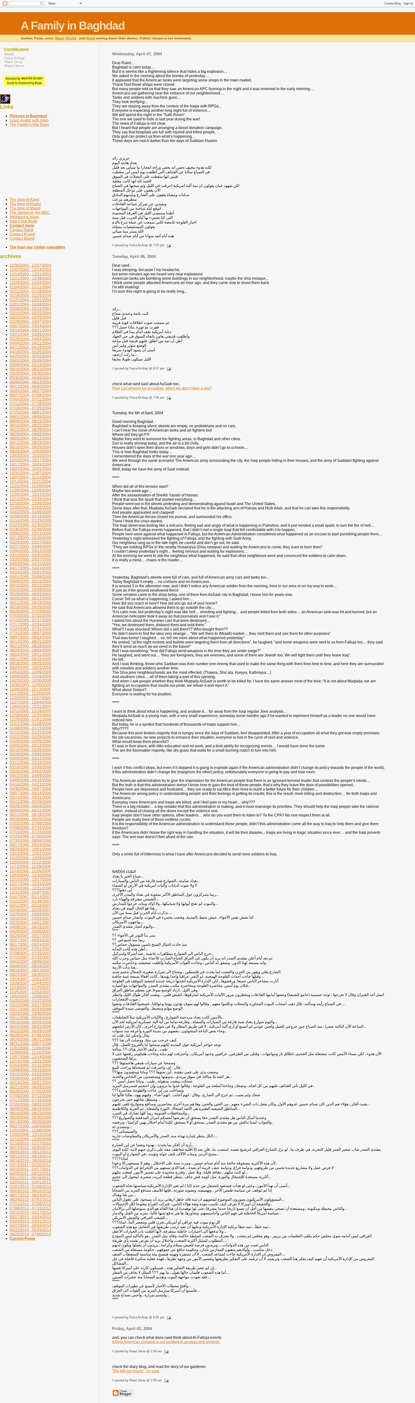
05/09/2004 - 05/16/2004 (30, 365)
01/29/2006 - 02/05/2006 (30, 741)
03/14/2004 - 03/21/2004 (30, 330)
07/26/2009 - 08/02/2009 (30, 1104)
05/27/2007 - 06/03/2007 (30, 940)
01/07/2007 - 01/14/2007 (30, 897)
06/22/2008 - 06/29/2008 (30, 1031)
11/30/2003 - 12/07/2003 (30, 265)
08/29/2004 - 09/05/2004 (30, 434)
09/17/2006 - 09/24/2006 (30, 845)
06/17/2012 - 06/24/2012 (30, 1195)
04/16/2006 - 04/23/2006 (30, 784)
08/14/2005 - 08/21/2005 (30, 642)
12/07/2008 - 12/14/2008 (30, 1057)
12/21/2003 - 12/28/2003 (30, 278)
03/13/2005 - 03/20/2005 (30, 555)
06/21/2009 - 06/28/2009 (30, 1087)
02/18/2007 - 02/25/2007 (30, 910)
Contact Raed (21, 230)
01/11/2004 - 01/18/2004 (30, 291)
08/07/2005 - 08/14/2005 (30, 637)
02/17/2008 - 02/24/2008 (30, 1009)
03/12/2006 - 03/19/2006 (30, 763)
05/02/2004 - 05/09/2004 (30, 360)
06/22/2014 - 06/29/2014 (30, 1230)
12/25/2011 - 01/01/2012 (30, 1182)
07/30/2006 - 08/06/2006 (30, 841)
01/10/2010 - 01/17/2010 (30, 1143)
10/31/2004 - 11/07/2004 (30, 473)
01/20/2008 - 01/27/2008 (30, 1001)
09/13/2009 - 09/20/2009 (30, 1122)
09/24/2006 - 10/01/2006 (30, 849)
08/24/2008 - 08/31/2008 (30, 1040)
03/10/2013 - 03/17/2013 (30, 1213)
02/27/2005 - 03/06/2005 (30, 546)
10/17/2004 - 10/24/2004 (30, 464)
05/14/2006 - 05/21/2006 (30, 797)
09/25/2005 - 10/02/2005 (30, 668)
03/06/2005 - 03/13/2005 (30, 551)
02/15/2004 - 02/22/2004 (30, 313)
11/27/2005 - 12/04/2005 (30, 702)
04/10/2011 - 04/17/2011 (30, 1169)
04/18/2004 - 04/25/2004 (30, 352)
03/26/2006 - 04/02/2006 (30, 771)
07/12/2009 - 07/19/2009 (30, 1100)
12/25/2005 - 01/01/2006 (30, 719)
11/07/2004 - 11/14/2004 (30, 477)
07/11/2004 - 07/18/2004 (30, 404)
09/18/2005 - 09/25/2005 (30, 663)
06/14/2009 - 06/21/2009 (30, 1083)
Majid (90, 38)
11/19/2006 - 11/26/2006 (30, 871)
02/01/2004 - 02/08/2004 (30, 304)
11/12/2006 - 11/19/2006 (30, 867)
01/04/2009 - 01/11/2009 (30, 1065)
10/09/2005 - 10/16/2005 (30, 676)
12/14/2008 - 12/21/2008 (30, 1061)
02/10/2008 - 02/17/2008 (30, 1005)
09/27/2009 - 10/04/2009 (30, 1126)
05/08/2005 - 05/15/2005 (30, 581)
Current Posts (22, 1238)
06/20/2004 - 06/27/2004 (30, 391)
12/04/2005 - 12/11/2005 (30, 707)
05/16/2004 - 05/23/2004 (30, 369)
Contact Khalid (22, 234)
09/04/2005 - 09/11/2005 (30, 655)
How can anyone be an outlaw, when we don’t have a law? (162, 388)
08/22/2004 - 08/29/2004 (30, 430)
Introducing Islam (24, 217)
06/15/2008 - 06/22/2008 (30, 1027)
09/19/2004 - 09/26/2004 (30, 447)
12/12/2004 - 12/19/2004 (30, 499)
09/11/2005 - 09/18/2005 (30, 659)
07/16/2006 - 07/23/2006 (30, 832)
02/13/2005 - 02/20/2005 (30, 538)
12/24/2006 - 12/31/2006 (30, 888)
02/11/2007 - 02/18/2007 (30, 905)
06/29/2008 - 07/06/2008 (30, 1035)
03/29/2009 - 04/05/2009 (30, 1078)
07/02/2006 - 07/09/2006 (30, 823)
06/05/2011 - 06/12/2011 (30, 1174)
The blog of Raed (24, 200)
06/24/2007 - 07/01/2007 (30, 949)
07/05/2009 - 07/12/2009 (30, 1096)
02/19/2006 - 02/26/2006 (30, 750)
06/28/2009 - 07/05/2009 (30, 1091)
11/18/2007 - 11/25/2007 (30, 988)
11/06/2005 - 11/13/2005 (30, 689)
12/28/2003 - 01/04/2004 (30, 283)
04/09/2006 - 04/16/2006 (30, 780)
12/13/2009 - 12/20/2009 (30, 1139)
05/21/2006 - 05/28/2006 (30, 802)
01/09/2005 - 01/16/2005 (30, 516)
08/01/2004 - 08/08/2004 (30, 417)
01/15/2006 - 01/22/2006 (30, 732)
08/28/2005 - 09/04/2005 (30, 650)
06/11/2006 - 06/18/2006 (30, 815)
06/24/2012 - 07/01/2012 (30, 1200)
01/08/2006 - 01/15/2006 (30, 728)
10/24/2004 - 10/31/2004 (30, 469)
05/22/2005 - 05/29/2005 (30, 590)
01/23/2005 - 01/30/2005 (30, 525)
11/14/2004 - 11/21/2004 (30, 482)
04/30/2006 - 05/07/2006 (30, 789)
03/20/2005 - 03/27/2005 (30, 559)
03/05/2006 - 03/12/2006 (30, 758)
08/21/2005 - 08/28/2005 (30, 646)
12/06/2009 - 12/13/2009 (30, 1135)
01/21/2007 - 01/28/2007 (30, 901)
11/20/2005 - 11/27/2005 (30, 698)
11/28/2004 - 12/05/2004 (30, 490)
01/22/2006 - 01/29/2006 (30, 737)
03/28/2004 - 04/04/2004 (30, 339)
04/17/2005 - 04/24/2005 (30, 568)
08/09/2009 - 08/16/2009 (30, 1109)
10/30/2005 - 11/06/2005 (30, 685)
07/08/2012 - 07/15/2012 (30, 1208)
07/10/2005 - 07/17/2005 (30, 620)
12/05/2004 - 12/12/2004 (30, 495)
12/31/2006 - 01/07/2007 (30, 892)
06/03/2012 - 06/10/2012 (30, 1191)
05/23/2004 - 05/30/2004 (30, 373)
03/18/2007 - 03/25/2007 (30, 918)
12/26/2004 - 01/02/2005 (30, 508)
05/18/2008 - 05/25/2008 (30, 1022)
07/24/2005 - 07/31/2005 (30, 629)
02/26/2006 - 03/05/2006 (30, 754)
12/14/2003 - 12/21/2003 (30, 274)
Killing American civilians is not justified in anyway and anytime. (166, 1342)
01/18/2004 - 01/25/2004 (30, 296)
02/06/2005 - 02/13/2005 (30, 534)
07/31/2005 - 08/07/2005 (30, 633)
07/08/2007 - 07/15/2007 (30, 953)
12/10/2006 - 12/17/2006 (30, 880)
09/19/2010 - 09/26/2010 (30, 1161)
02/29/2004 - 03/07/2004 (30, 322)
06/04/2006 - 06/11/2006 (30, 810)
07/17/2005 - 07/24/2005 (30, 624)
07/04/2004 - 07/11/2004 (30, 399)
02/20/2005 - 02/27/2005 (30, 542)
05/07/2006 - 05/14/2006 (30, 793)
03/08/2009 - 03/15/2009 (30, 1070)
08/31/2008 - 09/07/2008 (30, 1044)
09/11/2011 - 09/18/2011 (30, 1178)
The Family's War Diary (29, 125)
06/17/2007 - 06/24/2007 (30, 944)
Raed (59, 38)
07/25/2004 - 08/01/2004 (30, 412)
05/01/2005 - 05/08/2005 (30, 577)
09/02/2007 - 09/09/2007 (30, 962)
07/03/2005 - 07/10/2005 (30, 616)
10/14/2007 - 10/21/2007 (30, 979)
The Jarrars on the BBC (30, 212)
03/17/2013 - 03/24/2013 (30, 1217)
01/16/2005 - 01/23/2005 (30, 521)
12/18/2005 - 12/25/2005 (30, 715)
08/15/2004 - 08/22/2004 (30, 425)
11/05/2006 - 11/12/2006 (30, 862)
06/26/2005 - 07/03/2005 (30, 611)
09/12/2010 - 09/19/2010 (30, 1156)
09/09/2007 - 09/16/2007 (30, 966)
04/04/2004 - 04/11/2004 (30, 343)
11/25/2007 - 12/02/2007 (30, 992)
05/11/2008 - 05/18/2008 (30, 1018)
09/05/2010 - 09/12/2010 (30, 1152)
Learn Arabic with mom (29, 120)
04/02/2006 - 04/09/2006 (30, 776)
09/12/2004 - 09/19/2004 (30, 443)
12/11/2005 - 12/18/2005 (30, 711)
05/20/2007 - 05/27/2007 (30, 936)
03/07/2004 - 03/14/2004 (30, 326)
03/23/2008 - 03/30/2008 (30, 1014)
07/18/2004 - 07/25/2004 (30, 408)
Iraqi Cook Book (23, 221)
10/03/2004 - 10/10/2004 (30, 456)
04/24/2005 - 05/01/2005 (30, 572)
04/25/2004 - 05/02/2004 (30, 356)
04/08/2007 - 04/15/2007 (30, 927)
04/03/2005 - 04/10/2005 (30, 564)
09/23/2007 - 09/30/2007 (30, 975)
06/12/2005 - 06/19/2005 (30, 603)
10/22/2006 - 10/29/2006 (30, 858)
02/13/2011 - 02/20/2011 (30, 1165)
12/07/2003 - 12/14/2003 (30, 270)
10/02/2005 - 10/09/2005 (30, 672)
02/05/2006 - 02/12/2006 (30, 745)
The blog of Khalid (25, 204)
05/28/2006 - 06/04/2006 (30, 806)
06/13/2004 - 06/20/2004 (30, 386)
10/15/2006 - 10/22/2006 (30, 854)
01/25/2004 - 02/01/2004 (30, 300)
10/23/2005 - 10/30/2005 (30, 681)
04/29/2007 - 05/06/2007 (30, 931)
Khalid (71, 38)
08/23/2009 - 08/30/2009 (30, 1117)
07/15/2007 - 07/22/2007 (30, 957)
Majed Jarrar (14, 66)
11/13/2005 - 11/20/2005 (30, 694)
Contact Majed (22, 238)
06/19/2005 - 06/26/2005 (30, 607)
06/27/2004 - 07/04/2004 (30, 395)
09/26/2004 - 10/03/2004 (30, 451)
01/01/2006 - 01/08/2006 (30, 724)
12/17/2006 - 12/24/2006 (30, 884)
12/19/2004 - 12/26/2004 (30, 503)
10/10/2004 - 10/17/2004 (30, 460)
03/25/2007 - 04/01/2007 (30, 923)
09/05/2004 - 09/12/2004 (30, 438)
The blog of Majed (25, 208)
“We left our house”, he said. (136, 1371)
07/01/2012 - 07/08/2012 (30, 1204)
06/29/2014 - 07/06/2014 (30, 1234)
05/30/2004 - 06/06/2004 (30, 378)
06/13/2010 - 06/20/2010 (30, 1148)
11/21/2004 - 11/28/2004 (30, 486)
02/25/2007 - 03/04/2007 (30, 914)
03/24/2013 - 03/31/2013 (30, 1221)
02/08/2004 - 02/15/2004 (30, 309)
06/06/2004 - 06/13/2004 (30, 382)
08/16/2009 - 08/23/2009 (30, 1113)
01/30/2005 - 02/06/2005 (30, 529)
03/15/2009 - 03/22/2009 (30, 1074)
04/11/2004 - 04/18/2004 (30, 348)
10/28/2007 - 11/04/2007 (30, 983)
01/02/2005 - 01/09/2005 (30, 512)
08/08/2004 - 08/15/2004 (30, 421)
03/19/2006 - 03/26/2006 (30, 767)
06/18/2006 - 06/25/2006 (30, 819)
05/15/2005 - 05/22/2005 (30, 585)
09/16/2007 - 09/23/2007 (30, 970)
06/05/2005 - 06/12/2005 (30, 598)
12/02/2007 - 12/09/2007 (30, 996)
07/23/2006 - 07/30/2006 (30, 836)
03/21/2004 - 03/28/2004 (30, 335)
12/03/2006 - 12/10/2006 (30, 875)
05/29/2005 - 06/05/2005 (30, 594)
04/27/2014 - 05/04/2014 (30, 1226)
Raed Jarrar (14, 62)
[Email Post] (168, 245)
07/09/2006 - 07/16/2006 (30, 828)
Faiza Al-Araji (14, 58)
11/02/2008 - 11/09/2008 (30, 1048)
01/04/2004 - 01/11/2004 (30, 287)
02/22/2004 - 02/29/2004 (30, 317)
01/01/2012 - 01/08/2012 (30, 1187)
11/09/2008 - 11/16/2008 (30, 1053)
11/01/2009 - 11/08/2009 (30, 1130)
